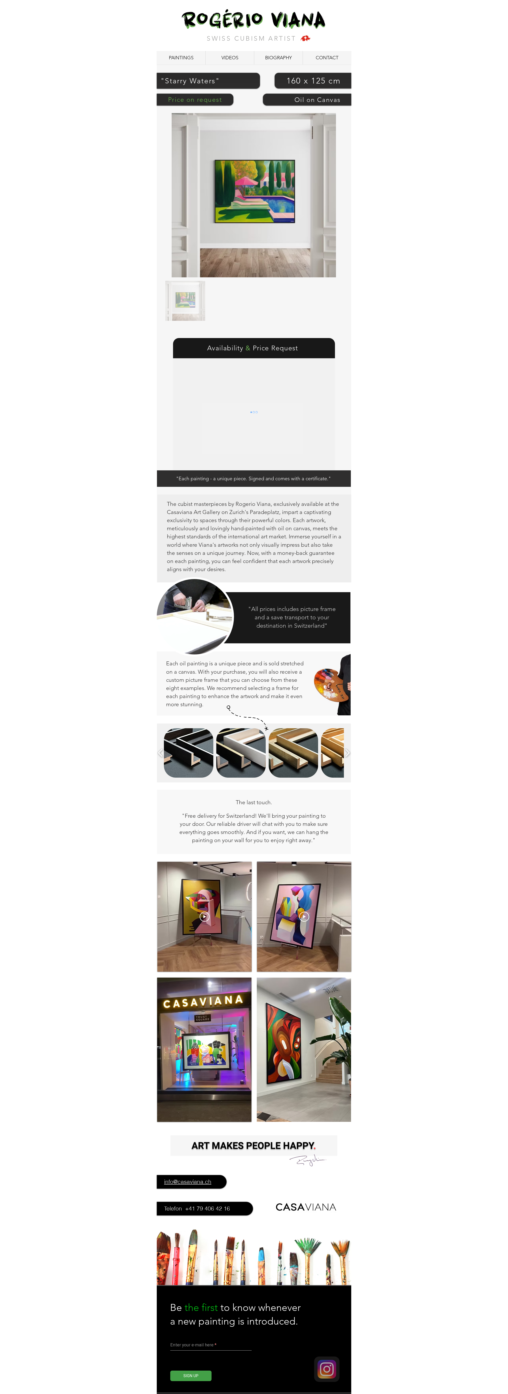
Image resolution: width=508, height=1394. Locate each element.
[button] (188, 753)
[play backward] (160, 753)
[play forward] (347, 753)
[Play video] (205, 917)
